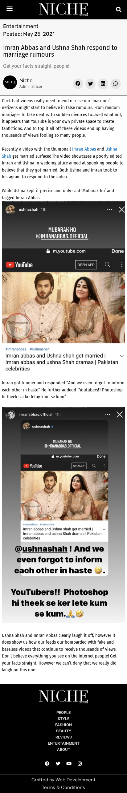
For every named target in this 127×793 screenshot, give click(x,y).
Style (63, 718)
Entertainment (21, 26)
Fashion (63, 724)
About (63, 749)
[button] (9, 8)
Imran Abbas (84, 149)
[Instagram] (79, 763)
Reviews (63, 737)
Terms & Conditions (63, 787)
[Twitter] (58, 763)
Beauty (63, 731)
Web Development (75, 780)
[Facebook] (47, 763)
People (63, 712)
